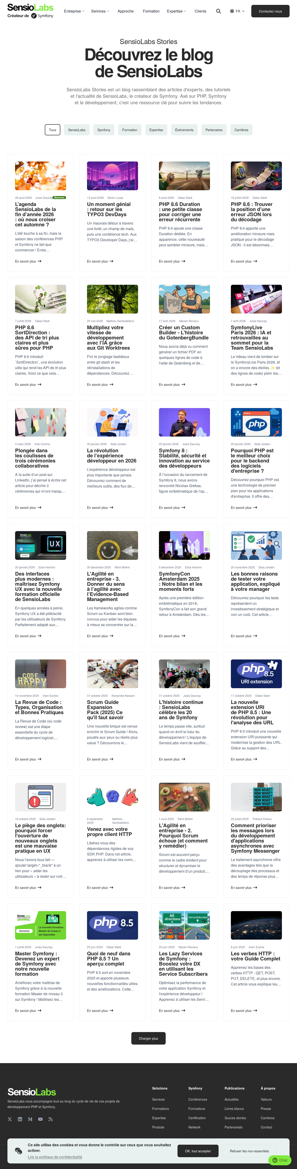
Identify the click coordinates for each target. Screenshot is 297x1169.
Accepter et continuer (254, 1110)
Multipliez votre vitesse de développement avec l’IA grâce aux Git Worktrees (108, 337)
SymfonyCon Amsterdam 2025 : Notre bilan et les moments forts (180, 581)
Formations (160, 1108)
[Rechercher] (218, 11)
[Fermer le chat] (285, 1047)
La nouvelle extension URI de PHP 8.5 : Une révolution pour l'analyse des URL (252, 712)
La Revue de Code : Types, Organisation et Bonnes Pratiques (39, 707)
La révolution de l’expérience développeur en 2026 (111, 455)
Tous (52, 129)
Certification (197, 1117)
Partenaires (214, 129)
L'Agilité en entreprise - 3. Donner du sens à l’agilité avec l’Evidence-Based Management (108, 586)
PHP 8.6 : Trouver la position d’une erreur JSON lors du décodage (252, 211)
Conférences (197, 1099)
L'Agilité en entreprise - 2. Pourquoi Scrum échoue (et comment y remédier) (183, 835)
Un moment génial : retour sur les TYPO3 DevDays (109, 209)
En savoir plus (241, 1098)
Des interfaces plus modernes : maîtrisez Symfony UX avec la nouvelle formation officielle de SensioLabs (38, 586)
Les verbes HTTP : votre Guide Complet (255, 956)
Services (158, 1099)
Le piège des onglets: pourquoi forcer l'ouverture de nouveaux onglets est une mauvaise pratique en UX (40, 837)
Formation (129, 129)
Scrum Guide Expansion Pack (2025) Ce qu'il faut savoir (105, 709)
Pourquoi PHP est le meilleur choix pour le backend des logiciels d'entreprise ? (252, 460)
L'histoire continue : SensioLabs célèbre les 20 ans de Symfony (181, 709)
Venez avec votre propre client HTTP (109, 831)
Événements (184, 129)
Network (194, 1127)
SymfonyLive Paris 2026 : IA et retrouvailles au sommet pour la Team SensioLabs (252, 337)
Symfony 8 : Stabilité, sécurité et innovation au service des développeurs (184, 458)
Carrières (241, 129)
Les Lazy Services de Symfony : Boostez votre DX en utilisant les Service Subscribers (183, 963)
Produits (158, 1127)
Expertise (156, 129)
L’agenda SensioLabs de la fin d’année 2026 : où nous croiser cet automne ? (35, 214)
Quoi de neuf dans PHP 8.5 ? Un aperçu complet (108, 958)
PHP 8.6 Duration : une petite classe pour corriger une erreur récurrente (180, 211)
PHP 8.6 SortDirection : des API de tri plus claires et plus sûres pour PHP (37, 337)
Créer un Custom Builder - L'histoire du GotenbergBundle (184, 332)
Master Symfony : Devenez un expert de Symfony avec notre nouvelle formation (37, 963)
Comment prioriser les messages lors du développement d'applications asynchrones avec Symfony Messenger (255, 837)
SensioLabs (76, 129)
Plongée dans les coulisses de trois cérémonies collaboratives (35, 458)
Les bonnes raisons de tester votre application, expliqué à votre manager (255, 581)
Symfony (103, 129)
